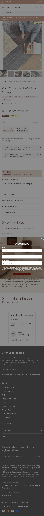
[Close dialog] (42, 239)
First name (3, 254)
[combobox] (3, 263)
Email (2, 247)
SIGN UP (21, 274)
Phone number (4, 260)
